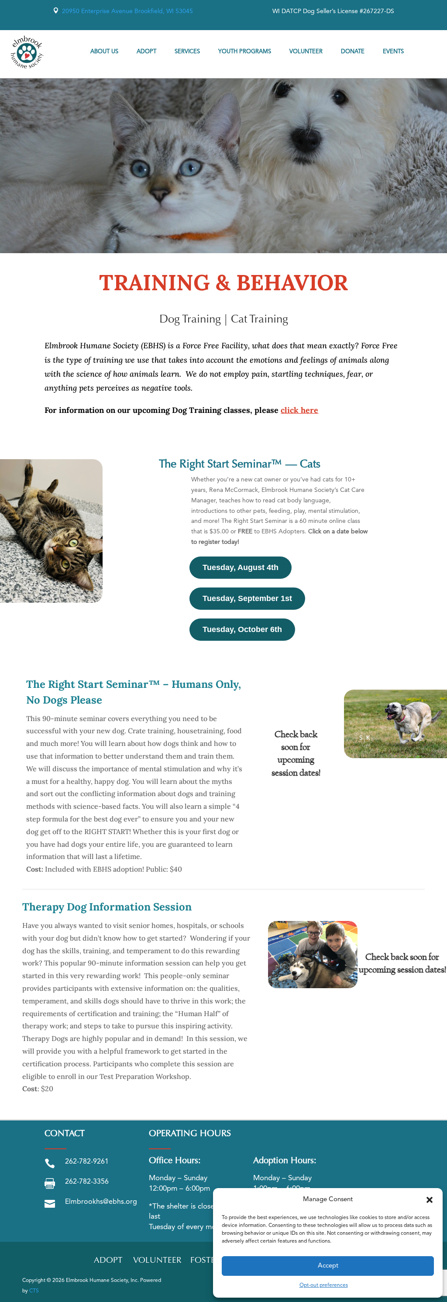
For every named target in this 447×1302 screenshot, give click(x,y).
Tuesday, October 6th (242, 629)
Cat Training (259, 320)
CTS (34, 1291)
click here (299, 410)
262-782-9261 (87, 1161)
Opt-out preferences (323, 1285)
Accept (328, 1266)
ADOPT (108, 1261)
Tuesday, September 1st (247, 598)
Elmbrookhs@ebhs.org (101, 1202)
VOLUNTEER (157, 1261)
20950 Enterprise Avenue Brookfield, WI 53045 (123, 11)
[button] (429, 1200)
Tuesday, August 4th (241, 567)
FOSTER (205, 1261)
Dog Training (190, 320)
